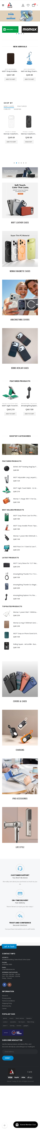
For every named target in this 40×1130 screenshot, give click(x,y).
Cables (7, 109)
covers (11, 1018)
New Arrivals (12, 69)
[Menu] (3, 5)
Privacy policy (6, 998)
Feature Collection (8, 403)
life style (20, 847)
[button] (16, 34)
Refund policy (6, 1006)
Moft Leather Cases (20, 222)
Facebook (4, 985)
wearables (13, 1022)
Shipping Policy (7, 1003)
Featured (22, 106)
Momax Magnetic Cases (20, 271)
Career (4, 1008)
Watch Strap (30, 1022)
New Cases (9, 106)
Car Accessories (35, 403)
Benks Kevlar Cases (20, 368)
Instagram (9, 985)
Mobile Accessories (18, 132)
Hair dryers (21, 1022)
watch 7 (5, 1025)
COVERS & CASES (20, 701)
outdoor (5, 1022)
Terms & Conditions (8, 1001)
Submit (7, 1058)
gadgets (26, 1025)
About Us (5, 996)
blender (19, 1025)
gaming (17, 109)
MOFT (6, 69)
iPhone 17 (8, 132)
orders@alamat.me (8, 969)
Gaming (12, 1025)
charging (20, 749)
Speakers (29, 1018)
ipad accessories (20, 798)
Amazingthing (25, 403)
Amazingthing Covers (19, 319)
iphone (5, 1018)
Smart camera (20, 1018)
